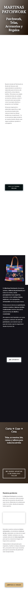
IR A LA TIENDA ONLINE (14, 187)
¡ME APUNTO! (14, 359)
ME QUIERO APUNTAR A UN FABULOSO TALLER (14, 473)
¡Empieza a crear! (14, 585)
